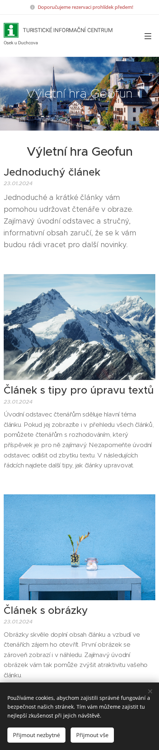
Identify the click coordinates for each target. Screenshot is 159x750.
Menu (148, 35)
